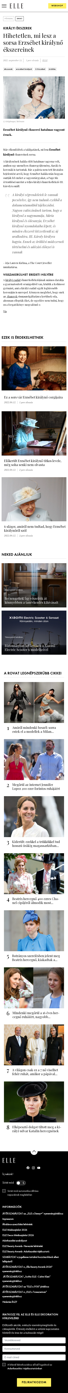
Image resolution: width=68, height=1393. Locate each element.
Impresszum (8, 1219)
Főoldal (9, 19)
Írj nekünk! (7, 1174)
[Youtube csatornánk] (38, 1168)
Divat (19, 19)
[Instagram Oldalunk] (33, 1168)
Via (5, 311)
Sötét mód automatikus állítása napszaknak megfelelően (22, 1193)
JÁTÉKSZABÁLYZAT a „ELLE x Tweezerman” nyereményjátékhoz (24, 1294)
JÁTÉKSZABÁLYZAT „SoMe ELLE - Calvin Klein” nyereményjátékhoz (26, 1279)
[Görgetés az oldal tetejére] (34, 1151)
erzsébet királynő (24, 69)
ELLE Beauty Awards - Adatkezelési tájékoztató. (26, 1251)
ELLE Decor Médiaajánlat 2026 (18, 1235)
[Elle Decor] (16, 5)
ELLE (44, 60)
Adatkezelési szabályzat (14, 1241)
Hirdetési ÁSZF (9, 1302)
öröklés (52, 69)
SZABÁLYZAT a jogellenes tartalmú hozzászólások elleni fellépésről (30, 1259)
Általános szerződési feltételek (17, 1224)
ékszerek (8, 69)
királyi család (13, 280)
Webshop (57, 6)
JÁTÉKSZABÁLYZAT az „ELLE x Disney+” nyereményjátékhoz (32, 1213)
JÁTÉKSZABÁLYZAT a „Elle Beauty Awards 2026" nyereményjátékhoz (27, 1269)
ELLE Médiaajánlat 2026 (14, 1230)
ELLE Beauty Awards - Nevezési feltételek (22, 1246)
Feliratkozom (34, 1382)
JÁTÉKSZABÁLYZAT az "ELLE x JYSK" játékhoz (25, 1287)
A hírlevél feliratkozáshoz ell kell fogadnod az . (29, 1367)
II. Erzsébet (40, 69)
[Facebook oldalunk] (28, 1167)
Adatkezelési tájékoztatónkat (24, 1368)
